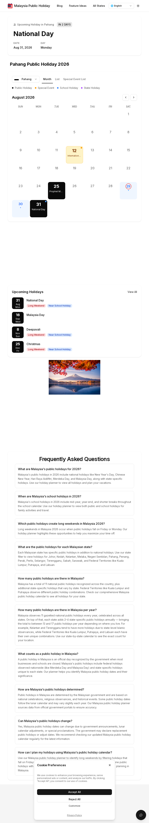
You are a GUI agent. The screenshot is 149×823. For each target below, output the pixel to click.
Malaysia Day (36, 315)
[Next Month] (133, 97)
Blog (60, 5)
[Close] (110, 765)
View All (132, 291)
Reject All (74, 799)
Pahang (26, 79)
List (57, 79)
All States (99, 5)
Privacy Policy (74, 815)
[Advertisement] (74, 249)
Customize (74, 805)
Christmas (33, 344)
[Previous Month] (125, 97)
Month (47, 79)
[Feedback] (141, 815)
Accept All (74, 792)
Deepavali (33, 329)
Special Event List (74, 79)
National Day (33, 34)
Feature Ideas (77, 5)
